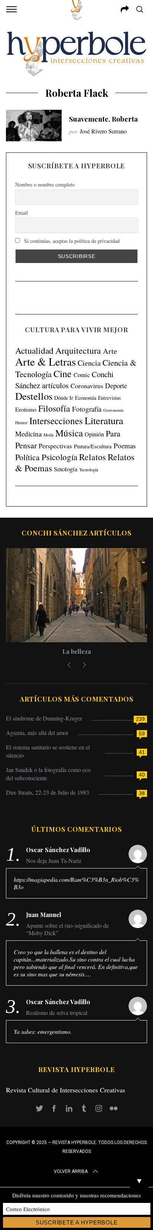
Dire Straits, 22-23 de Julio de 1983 (47, 792)
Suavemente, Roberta (103, 118)
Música (69, 433)
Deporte (116, 385)
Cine (62, 373)
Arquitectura (78, 350)
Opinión (94, 434)
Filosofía (54, 408)
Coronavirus (87, 385)
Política (27, 457)
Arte (110, 351)
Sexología (65, 469)
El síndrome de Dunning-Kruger (44, 718)
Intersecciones (56, 420)
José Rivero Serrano (103, 131)
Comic (82, 374)
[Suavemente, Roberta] (34, 125)
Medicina (28, 433)
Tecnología (88, 469)
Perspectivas (55, 445)
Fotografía (86, 408)
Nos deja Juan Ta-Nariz (53, 860)
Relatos (92, 457)
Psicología (59, 456)
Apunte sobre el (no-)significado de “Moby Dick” (67, 929)
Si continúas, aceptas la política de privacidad (71, 240)
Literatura (104, 420)
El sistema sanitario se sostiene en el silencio (48, 751)
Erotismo (25, 409)
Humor (21, 422)
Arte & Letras (45, 361)
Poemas (125, 445)
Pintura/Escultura (93, 446)
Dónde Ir (63, 397)
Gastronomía (113, 410)
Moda (48, 435)
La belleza (76, 651)
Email (21, 212)
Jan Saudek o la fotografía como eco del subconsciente (48, 774)
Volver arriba (71, 1171)
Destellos (33, 396)
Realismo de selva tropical (56, 1012)
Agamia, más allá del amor (37, 732)
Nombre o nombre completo (45, 184)
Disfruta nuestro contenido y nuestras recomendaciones (76, 1195)
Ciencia (89, 363)
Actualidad (34, 350)
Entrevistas (109, 397)
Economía (85, 397)
